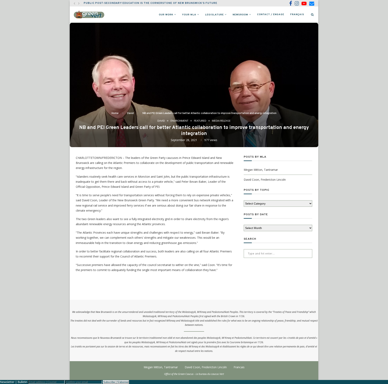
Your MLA (189, 14)
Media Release (221, 120)
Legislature (214, 14)
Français (297, 14)
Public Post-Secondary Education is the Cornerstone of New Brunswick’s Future (150, 3)
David (130, 113)
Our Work (166, 14)
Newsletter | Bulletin (13, 382)
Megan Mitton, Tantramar (261, 170)
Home (115, 113)
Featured (200, 120)
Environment (179, 120)
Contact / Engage (270, 14)
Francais (239, 367)
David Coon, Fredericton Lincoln (265, 179)
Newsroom (240, 14)
